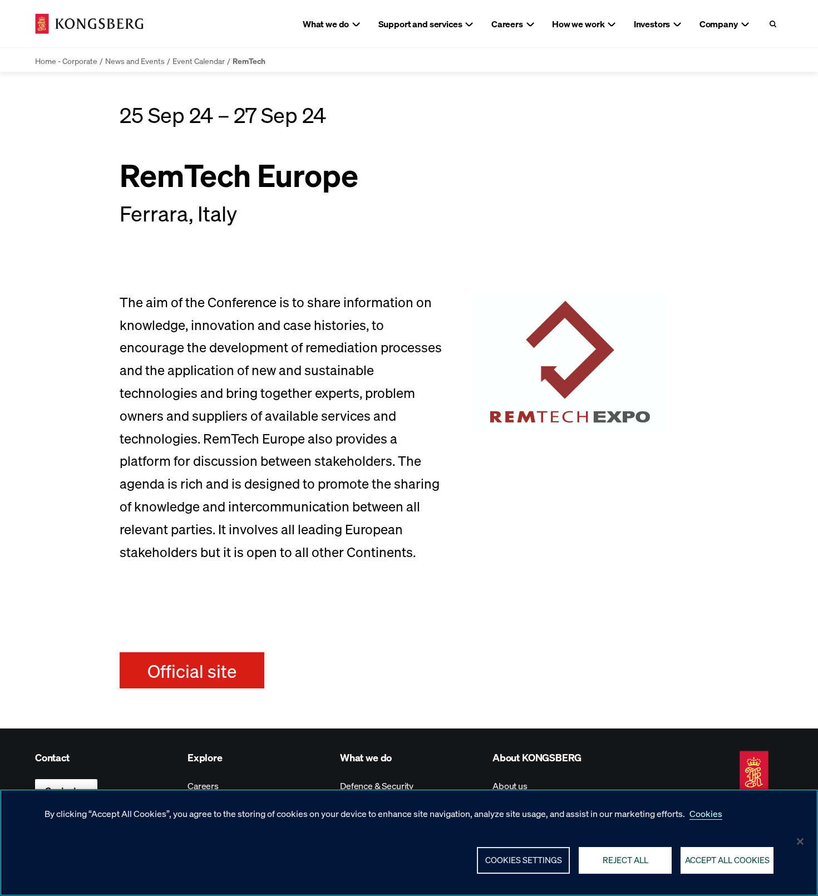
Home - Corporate (66, 61)
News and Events (135, 61)
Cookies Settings (523, 859)
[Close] (800, 841)
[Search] (772, 23)
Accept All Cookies (727, 859)
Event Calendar (199, 61)
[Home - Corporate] (89, 23)
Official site (191, 670)
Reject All (625, 859)
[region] (409, 842)
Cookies (705, 813)
